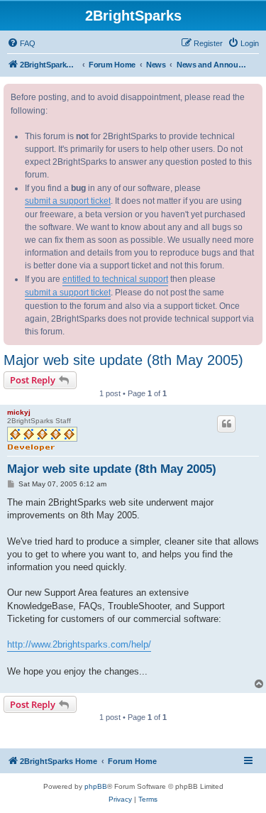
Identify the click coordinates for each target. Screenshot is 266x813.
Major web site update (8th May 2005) (123, 360)
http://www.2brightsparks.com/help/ (79, 644)
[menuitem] (21, 43)
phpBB (95, 786)
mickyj (19, 412)
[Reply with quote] (226, 423)
